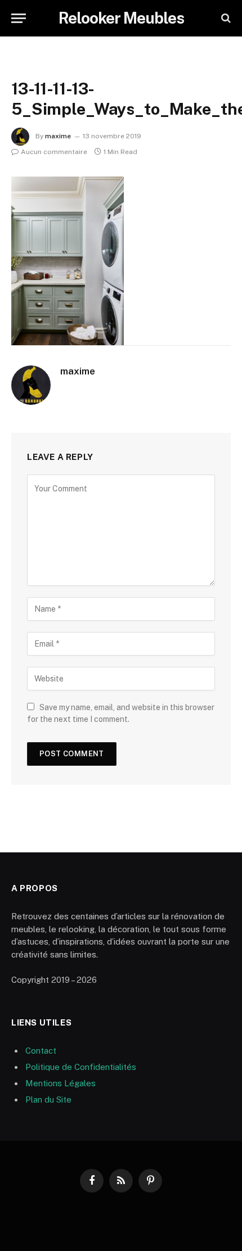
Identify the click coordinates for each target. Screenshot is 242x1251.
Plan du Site (48, 1099)
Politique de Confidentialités (80, 1067)
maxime (58, 136)
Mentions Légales (60, 1083)
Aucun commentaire (54, 152)
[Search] (225, 18)
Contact (40, 1050)
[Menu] (18, 18)
